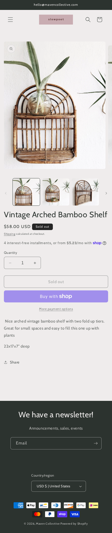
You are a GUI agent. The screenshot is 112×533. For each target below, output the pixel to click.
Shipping (9, 234)
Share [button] (15, 362)
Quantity (10, 252)
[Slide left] (5, 193)
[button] (10, 19)
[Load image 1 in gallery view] (26, 192)
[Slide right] (106, 193)
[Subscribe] (95, 443)
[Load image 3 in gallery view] (85, 192)
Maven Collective (48, 523)
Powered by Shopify (74, 523)
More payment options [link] (56, 309)
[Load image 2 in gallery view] (56, 192)
